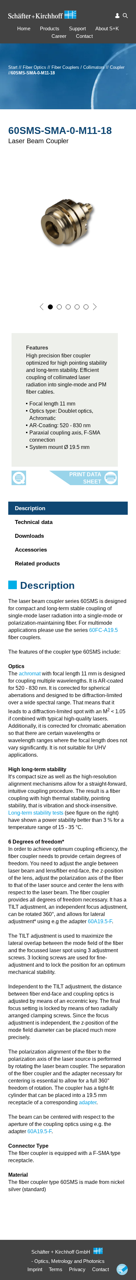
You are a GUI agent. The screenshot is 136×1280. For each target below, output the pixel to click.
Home (23, 28)
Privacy (77, 1269)
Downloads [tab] (29, 536)
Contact (84, 36)
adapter (87, 1102)
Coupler (117, 67)
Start (12, 67)
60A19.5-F (100, 921)
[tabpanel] (68, 594)
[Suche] (125, 15)
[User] (117, 15)
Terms (55, 1269)
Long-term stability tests (35, 813)
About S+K (107, 28)
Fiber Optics (34, 67)
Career (58, 36)
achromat (30, 673)
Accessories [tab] (31, 550)
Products (49, 28)
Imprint (34, 1269)
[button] (41, 306)
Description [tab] (30, 508)
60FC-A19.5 (103, 630)
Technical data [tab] (33, 522)
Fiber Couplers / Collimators (78, 67)
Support (77, 28)
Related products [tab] (37, 564)
